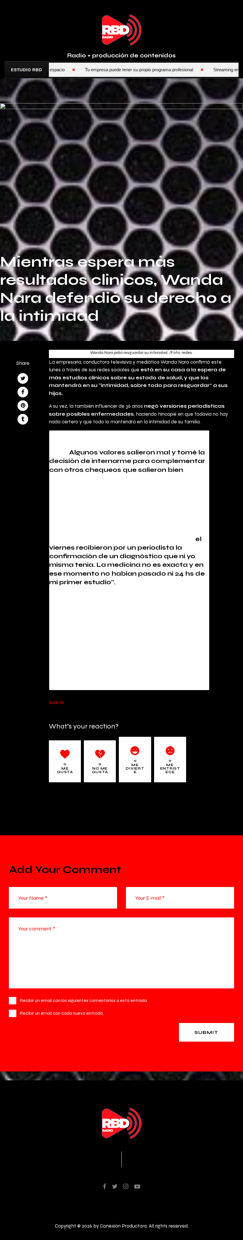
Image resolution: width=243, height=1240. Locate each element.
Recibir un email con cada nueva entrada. (62, 1013)
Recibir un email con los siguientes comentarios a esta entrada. (84, 1000)
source (56, 702)
